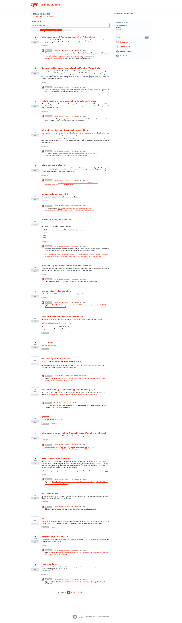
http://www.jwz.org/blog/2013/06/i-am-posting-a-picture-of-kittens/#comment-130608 (72, 394)
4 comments (44, 574)
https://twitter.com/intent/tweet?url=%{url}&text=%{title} (66, 57)
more (106, 471)
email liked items (49, 564)
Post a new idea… (121, 25)
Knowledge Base (126, 51)
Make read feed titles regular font (56, 458)
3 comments (44, 398)
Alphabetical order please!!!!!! (54, 194)
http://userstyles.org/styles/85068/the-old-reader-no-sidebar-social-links (66, 449)
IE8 (42, 519)
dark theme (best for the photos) (56, 358)
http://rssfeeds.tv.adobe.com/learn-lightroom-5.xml (56, 323)
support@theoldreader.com (53, 58)
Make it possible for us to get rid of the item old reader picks (68, 101)
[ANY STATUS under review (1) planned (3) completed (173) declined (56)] (56, 30)
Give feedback (125, 46)
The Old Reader (125, 56)
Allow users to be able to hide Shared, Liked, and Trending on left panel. (73, 433)
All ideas (118, 27)
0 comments (44, 45)
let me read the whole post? (53, 165)
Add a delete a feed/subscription (56, 291)
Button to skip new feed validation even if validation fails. (67, 266)
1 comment (44, 82)
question (45, 417)
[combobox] (131, 37)
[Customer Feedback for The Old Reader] (45, 5)
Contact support (126, 42)
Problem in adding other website (56, 219)
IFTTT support (47, 342)
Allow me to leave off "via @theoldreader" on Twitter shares (68, 37)
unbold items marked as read (54, 537)
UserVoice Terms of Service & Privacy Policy (97, 616)
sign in (131, 13)
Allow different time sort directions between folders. (64, 130)
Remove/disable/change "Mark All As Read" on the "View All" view (71, 68)
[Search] (147, 37)
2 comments (44, 274)
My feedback (67, 30)
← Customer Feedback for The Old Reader (43, 16)
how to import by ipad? (51, 493)
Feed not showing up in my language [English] (62, 316)
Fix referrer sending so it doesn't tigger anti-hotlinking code (68, 390)
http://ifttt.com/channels (48, 345)
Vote (35, 42)
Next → (80, 592)
